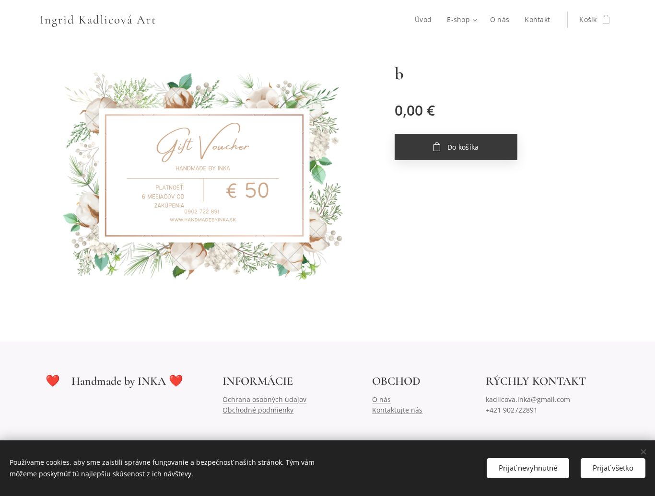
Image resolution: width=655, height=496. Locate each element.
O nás (381, 399)
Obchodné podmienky (257, 409)
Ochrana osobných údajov (264, 399)
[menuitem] (425, 20)
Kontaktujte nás (397, 409)
